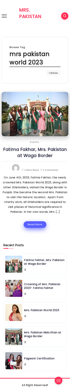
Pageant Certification (39, 358)
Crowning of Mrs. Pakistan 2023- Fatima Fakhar (42, 286)
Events (34, 142)
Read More (35, 224)
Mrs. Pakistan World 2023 (41, 310)
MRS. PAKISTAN (30, 13)
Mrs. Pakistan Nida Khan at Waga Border (42, 334)
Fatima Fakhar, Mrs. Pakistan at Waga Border (35, 152)
